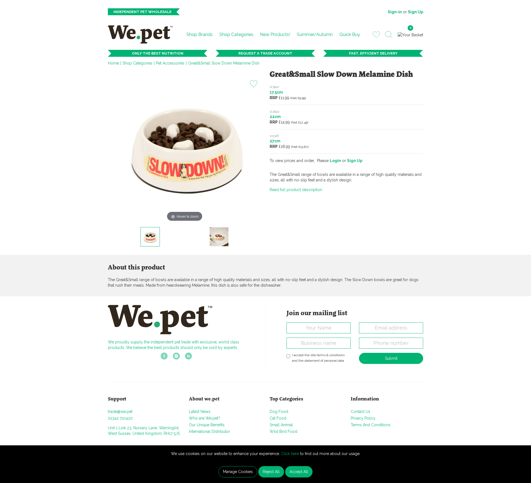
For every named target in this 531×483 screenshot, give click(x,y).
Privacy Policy (363, 418)
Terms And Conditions (371, 425)
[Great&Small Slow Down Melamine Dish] (150, 236)
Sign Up (415, 12)
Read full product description (296, 189)
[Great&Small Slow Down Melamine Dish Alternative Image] (219, 236)
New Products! (275, 34)
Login (335, 160)
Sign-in (395, 12)
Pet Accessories (170, 63)
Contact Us (360, 411)
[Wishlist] (376, 34)
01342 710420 (120, 418)
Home (113, 63)
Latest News (199, 411)
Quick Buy (349, 34)
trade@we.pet (120, 411)
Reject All (271, 471)
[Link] (164, 358)
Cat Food (278, 418)
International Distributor (209, 431)
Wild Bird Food (283, 431)
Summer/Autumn (315, 34)
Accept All (299, 471)
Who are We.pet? (204, 418)
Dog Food (279, 411)
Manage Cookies (238, 471)
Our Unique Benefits (207, 425)
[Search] (388, 34)
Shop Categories (236, 34)
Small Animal (281, 425)
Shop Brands (199, 34)
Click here (290, 453)
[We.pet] (142, 34)
